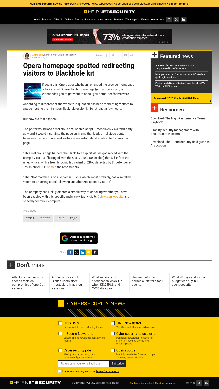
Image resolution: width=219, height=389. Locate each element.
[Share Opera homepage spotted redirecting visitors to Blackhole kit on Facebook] (107, 55)
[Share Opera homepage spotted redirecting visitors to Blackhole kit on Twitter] (113, 55)
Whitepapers (132, 19)
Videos (69, 19)
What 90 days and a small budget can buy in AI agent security (189, 280)
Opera (60, 218)
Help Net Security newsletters (49, 3)
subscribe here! (179, 3)
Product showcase (85, 19)
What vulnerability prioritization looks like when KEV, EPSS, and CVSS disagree (107, 282)
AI (62, 19)
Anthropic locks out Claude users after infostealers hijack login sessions (68, 282)
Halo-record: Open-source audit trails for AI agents (148, 280)
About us (159, 383)
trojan (73, 218)
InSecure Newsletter (79, 334)
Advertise (171, 383)
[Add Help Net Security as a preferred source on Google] (131, 55)
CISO (56, 19)
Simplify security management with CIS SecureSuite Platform (177, 132)
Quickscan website (111, 196)
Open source (125, 350)
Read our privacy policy (141, 383)
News (37, 19)
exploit (30, 218)
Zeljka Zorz (37, 54)
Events (145, 19)
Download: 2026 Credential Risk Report (177, 98)
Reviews (118, 19)
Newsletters (157, 19)
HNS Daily (71, 323)
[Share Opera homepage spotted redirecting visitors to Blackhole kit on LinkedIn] (119, 55)
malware (45, 218)
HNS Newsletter (128, 323)
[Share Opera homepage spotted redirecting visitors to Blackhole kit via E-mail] (125, 55)
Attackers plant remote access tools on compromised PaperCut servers (174, 67)
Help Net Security (109, 382)
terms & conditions (107, 371)
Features (46, 19)
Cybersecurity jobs (78, 350)
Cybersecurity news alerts (135, 334)
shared (51, 167)
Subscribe (118, 363)
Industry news (104, 19)
